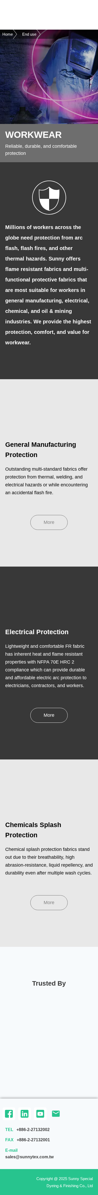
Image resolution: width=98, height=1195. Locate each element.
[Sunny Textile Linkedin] (24, 1113)
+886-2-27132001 (33, 1140)
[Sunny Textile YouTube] (40, 1113)
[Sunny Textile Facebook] (9, 1113)
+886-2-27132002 (33, 1129)
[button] (49, 522)
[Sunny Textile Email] (56, 1113)
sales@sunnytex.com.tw (29, 1157)
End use (29, 34)
